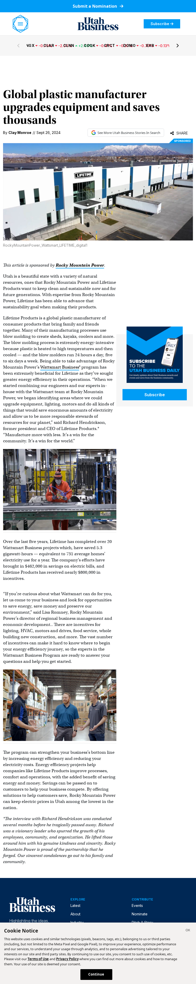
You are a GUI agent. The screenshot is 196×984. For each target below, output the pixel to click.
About (75, 914)
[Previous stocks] (18, 45)
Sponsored (182, 140)
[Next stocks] (177, 45)
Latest (75, 905)
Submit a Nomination (95, 6)
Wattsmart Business (59, 367)
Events (137, 905)
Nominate (140, 914)
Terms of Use (38, 959)
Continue (96, 974)
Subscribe (160, 24)
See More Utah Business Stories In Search (128, 132)
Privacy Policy (67, 959)
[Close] (187, 930)
